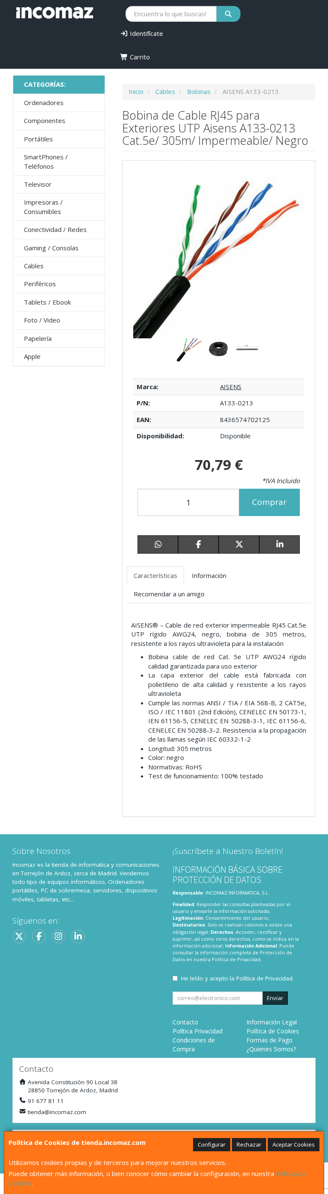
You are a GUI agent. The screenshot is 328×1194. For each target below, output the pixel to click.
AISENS (230, 386)
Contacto (185, 1022)
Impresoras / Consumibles (43, 206)
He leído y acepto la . (237, 978)
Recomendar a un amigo (169, 594)
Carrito (139, 57)
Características (155, 575)
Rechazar (249, 1144)
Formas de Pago (269, 1040)
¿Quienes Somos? (271, 1049)
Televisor (38, 184)
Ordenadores (44, 102)
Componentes (44, 120)
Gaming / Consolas (51, 247)
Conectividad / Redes (55, 229)
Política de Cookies (272, 1031)
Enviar (275, 998)
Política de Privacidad (236, 959)
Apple (32, 356)
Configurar (212, 1144)
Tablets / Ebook (47, 302)
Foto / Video (42, 320)
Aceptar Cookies (293, 1144)
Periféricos (40, 283)
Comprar (269, 502)
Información (209, 575)
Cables (34, 265)
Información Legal (271, 1022)
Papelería (38, 338)
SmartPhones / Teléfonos (46, 161)
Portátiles (38, 139)
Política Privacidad (198, 1031)
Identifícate (145, 33)
